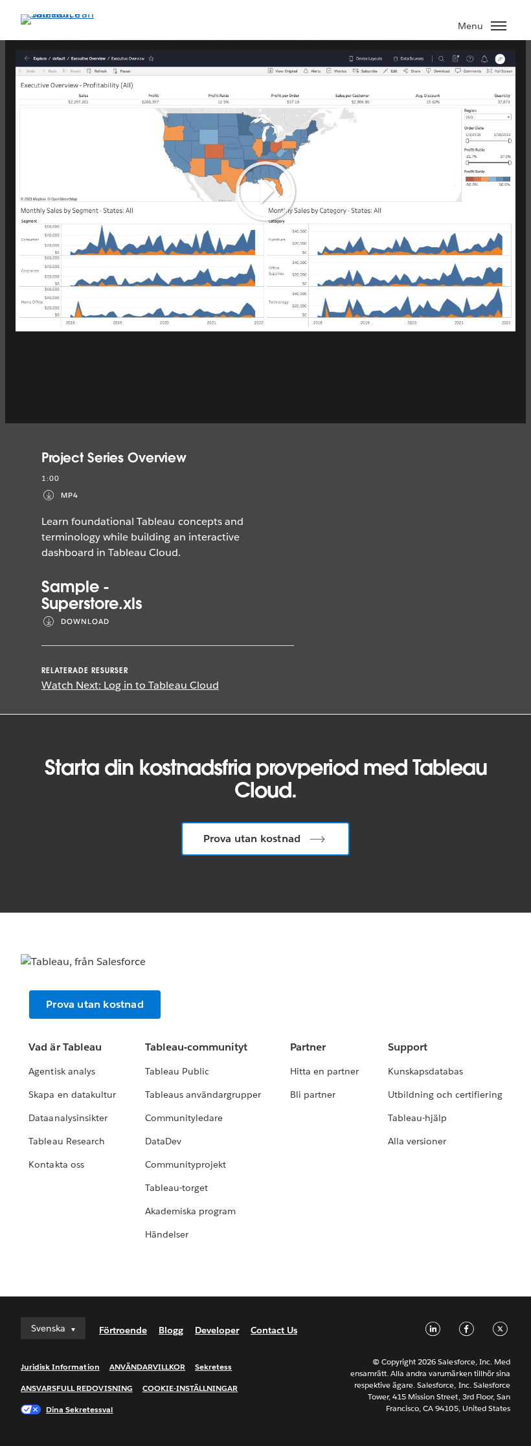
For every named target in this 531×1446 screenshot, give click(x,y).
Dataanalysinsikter (67, 1118)
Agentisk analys (61, 1071)
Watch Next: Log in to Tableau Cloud (130, 685)
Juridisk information (60, 1366)
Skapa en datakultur (71, 1094)
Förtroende (123, 1330)
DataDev (163, 1141)
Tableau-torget (176, 1188)
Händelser (166, 1234)
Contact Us (274, 1330)
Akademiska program (190, 1211)
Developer (217, 1330)
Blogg (171, 1330)
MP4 (69, 495)
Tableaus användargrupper (203, 1094)
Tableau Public (177, 1071)
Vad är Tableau (64, 1047)
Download (85, 622)
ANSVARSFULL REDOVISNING (77, 1388)
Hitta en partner (324, 1071)
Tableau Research (66, 1141)
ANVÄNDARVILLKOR (147, 1366)
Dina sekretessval (79, 1409)
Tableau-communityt (196, 1047)
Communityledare (184, 1118)
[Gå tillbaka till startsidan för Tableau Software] (66, 14)
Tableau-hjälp (417, 1118)
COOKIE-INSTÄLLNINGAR (190, 1388)
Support (407, 1047)
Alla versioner (417, 1141)
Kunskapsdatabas (425, 1071)
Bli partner (312, 1094)
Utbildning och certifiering (445, 1094)
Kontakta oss (56, 1164)
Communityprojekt (185, 1164)
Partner (308, 1047)
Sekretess (213, 1366)
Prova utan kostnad (252, 838)
